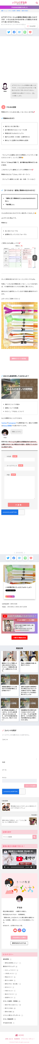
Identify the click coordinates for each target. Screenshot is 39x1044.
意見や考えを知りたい (13, 1005)
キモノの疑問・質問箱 (11, 1001)
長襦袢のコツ (10, 997)
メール (4, 770)
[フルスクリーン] (34, 867)
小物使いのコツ (10, 973)
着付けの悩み (10, 1008)
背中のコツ (9, 987)
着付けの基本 (10, 980)
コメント (5, 739)
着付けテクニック (10, 966)
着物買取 (7, 959)
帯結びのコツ (10, 977)
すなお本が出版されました (19, 7)
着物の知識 (13, 604)
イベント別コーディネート (12, 1015)
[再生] (5, 867)
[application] (19, 859)
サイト (4, 777)
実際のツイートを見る (19, 358)
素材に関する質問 (21, 607)
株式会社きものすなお (19, 943)
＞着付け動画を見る (19, 637)
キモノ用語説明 (9, 1019)
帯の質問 (11, 607)
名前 (3, 762)
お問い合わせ (9, 1039)
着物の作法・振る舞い (12, 984)
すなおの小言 (8, 1023)
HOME (21, 1035)
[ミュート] (31, 867)
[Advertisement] (19, 57)
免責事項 (17, 1039)
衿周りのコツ (10, 991)
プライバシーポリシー (28, 1039)
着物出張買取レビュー (12, 963)
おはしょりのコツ (11, 970)
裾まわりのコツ (10, 994)
